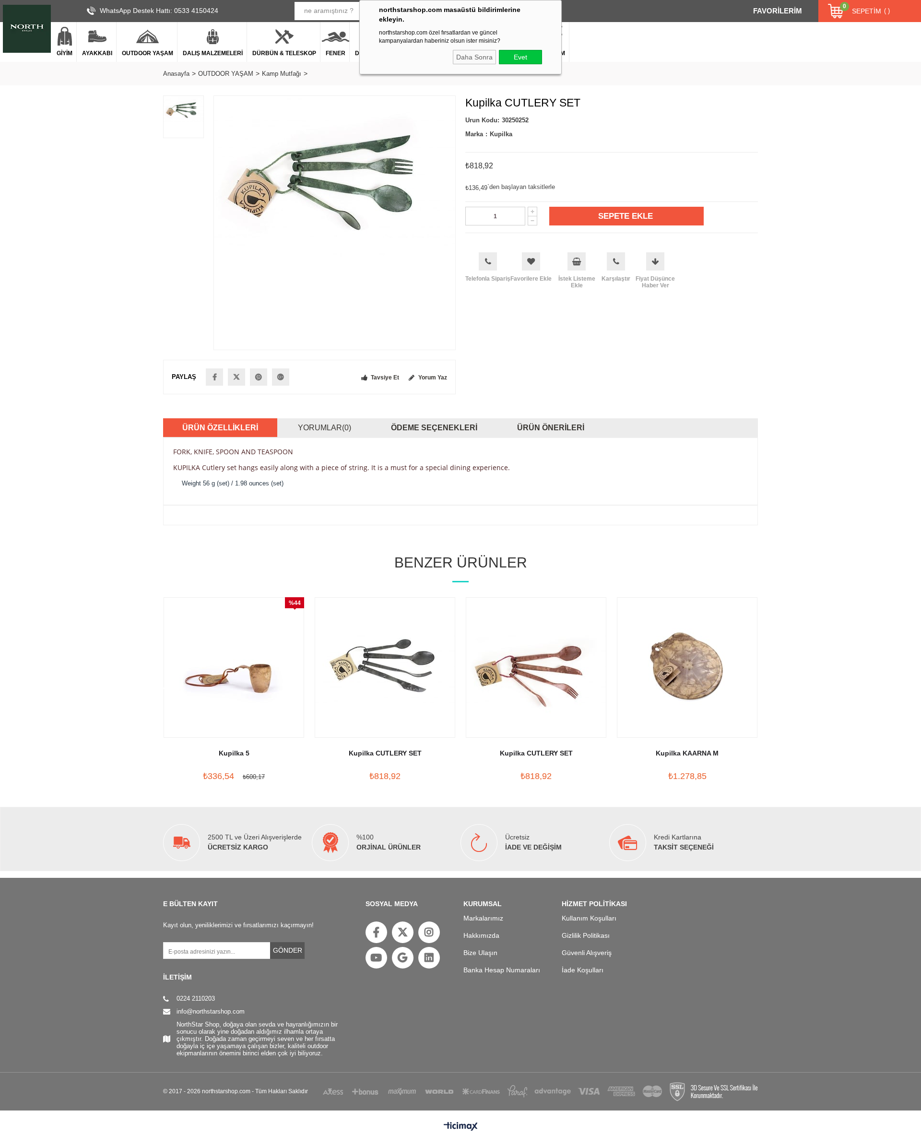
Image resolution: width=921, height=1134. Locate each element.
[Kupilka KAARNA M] (687, 667)
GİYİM (64, 53)
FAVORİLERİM (777, 11)
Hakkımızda (481, 935)
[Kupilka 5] (234, 667)
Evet (520, 57)
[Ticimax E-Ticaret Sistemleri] (461, 1127)
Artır (532, 211)
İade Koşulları (582, 970)
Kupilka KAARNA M (687, 753)
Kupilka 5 (234, 753)
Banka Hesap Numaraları (501, 970)
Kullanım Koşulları (589, 918)
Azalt (532, 220)
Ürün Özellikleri (220, 428)
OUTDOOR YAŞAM (147, 53)
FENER (335, 53)
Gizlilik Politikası (586, 935)
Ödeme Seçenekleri (434, 428)
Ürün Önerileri (550, 428)
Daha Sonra (474, 57)
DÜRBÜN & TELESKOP (284, 53)
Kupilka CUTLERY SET (385, 753)
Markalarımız (483, 918)
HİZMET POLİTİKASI (594, 904)
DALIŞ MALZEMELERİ (213, 53)
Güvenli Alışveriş (587, 953)
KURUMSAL (482, 904)
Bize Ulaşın (480, 953)
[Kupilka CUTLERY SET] (385, 667)
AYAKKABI (97, 53)
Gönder (287, 950)
